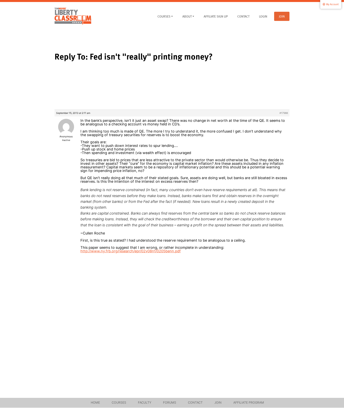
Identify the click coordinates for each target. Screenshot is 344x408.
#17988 (284, 112)
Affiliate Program (248, 402)
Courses (163, 16)
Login (263, 16)
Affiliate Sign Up (216, 16)
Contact (243, 16)
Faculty (144, 402)
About (187, 16)
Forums (169, 402)
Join (282, 16)
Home (95, 402)
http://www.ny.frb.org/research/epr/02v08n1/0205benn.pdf (130, 251)
